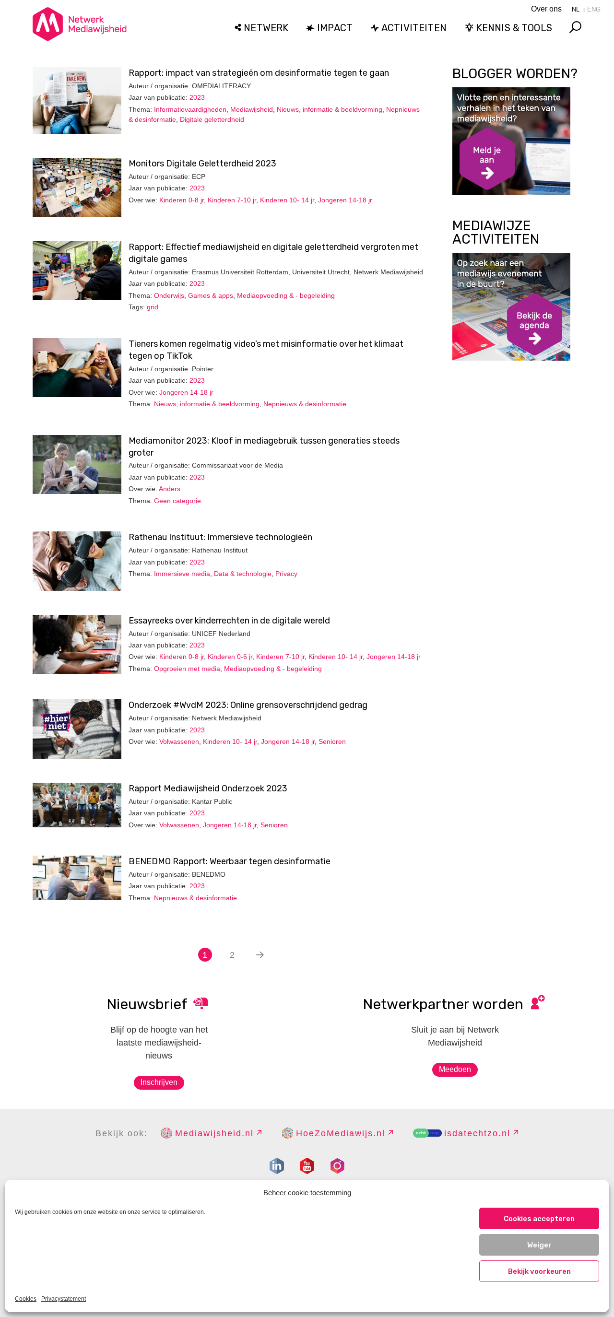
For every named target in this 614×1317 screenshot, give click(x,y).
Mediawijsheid (251, 109)
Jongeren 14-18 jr (345, 200)
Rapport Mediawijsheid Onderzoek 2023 (208, 788)
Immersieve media (182, 573)
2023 (197, 97)
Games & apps (210, 295)
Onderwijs (169, 295)
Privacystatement (63, 1298)
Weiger (539, 1245)
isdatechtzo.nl (477, 1133)
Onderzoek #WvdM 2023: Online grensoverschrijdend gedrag (248, 705)
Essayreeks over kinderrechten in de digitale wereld (229, 620)
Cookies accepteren (539, 1218)
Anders (169, 489)
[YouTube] (307, 1166)
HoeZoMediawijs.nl (340, 1133)
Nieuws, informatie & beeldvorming (329, 109)
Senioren (332, 741)
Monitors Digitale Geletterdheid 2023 (202, 163)
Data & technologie (243, 573)
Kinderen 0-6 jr (230, 656)
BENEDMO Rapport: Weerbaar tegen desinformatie (230, 861)
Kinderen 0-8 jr (181, 200)
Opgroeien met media (187, 668)
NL (575, 9)
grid (152, 307)
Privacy (286, 573)
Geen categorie (177, 501)
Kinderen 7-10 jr (232, 200)
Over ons (546, 9)
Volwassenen (179, 741)
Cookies (25, 1298)
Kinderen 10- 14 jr (287, 200)
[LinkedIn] (277, 1166)
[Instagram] (337, 1166)
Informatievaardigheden (190, 109)
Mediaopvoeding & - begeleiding (286, 295)
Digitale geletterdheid (212, 119)
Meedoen (455, 1069)
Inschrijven (159, 1082)
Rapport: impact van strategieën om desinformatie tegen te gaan (259, 73)
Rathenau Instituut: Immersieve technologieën (220, 537)
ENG (594, 9)
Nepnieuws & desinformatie (304, 404)
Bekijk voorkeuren (539, 1271)
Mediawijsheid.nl (214, 1133)
